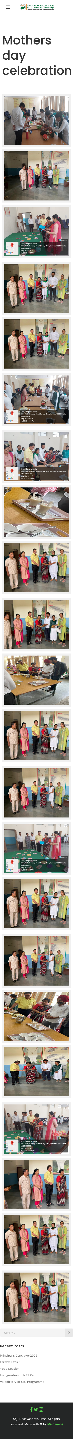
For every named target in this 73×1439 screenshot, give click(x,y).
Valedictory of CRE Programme (22, 1382)
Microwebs (55, 1424)
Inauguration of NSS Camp (19, 1375)
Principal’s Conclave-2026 (19, 1355)
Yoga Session (9, 1368)
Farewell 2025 (10, 1362)
